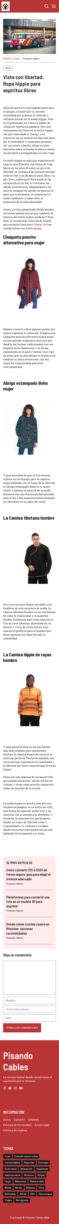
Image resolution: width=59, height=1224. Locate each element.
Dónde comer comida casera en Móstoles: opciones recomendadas (27, 928)
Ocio (41, 1187)
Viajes (8, 1200)
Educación (26, 1168)
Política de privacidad (17, 1125)
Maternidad (37, 1181)
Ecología (43, 1162)
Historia (29, 1175)
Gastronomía (12, 1175)
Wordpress (22, 1200)
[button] (46, 6)
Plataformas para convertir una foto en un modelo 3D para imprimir (28, 901)
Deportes (29, 1162)
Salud (23, 1193)
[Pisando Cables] (6, 6)
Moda (8, 68)
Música (30, 1187)
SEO (32, 1193)
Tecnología (45, 1193)
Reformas (10, 1193)
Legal (8, 1181)
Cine (7, 1156)
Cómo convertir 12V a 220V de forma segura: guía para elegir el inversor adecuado (28, 874)
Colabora (33, 1119)
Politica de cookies (15, 1130)
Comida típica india (26, 1156)
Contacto (19, 1119)
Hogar (41, 1175)
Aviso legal (41, 1125)
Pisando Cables (31, 58)
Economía (11, 1168)
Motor (18, 1187)
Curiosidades (12, 1162)
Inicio (7, 1119)
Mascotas (20, 1181)
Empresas (42, 1168)
